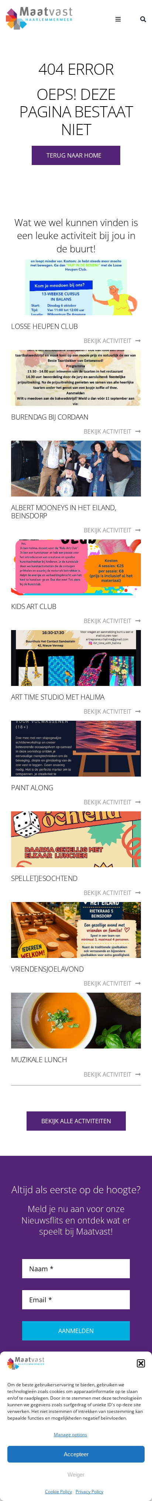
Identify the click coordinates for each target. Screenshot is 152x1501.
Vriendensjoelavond (47, 969)
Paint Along (32, 787)
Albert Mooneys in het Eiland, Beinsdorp (63, 511)
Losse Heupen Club (44, 326)
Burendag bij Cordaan (50, 417)
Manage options (70, 1434)
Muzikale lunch (39, 1059)
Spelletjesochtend (44, 878)
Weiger (76, 1474)
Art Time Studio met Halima (57, 697)
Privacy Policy (89, 1491)
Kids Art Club (33, 606)
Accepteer (76, 1454)
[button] (141, 1363)
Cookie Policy (58, 1491)
